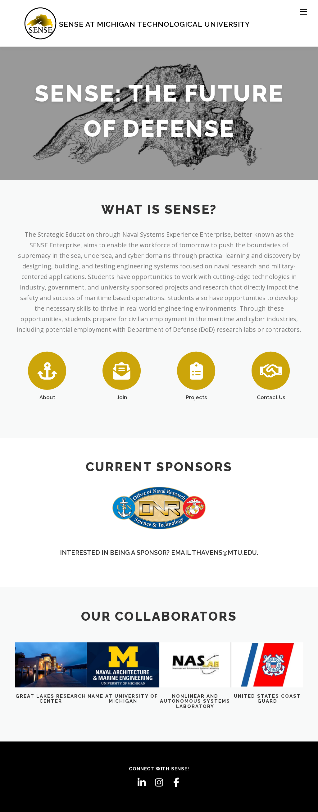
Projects (196, 397)
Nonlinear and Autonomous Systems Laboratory (195, 701)
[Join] (121, 370)
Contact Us (271, 397)
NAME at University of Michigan (123, 698)
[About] (47, 370)
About (47, 397)
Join (122, 397)
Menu (303, 12)
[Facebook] (176, 782)
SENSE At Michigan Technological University (154, 24)
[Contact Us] (271, 370)
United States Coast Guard (267, 698)
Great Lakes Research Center (51, 698)
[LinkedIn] (141, 782)
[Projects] (196, 370)
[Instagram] (159, 782)
